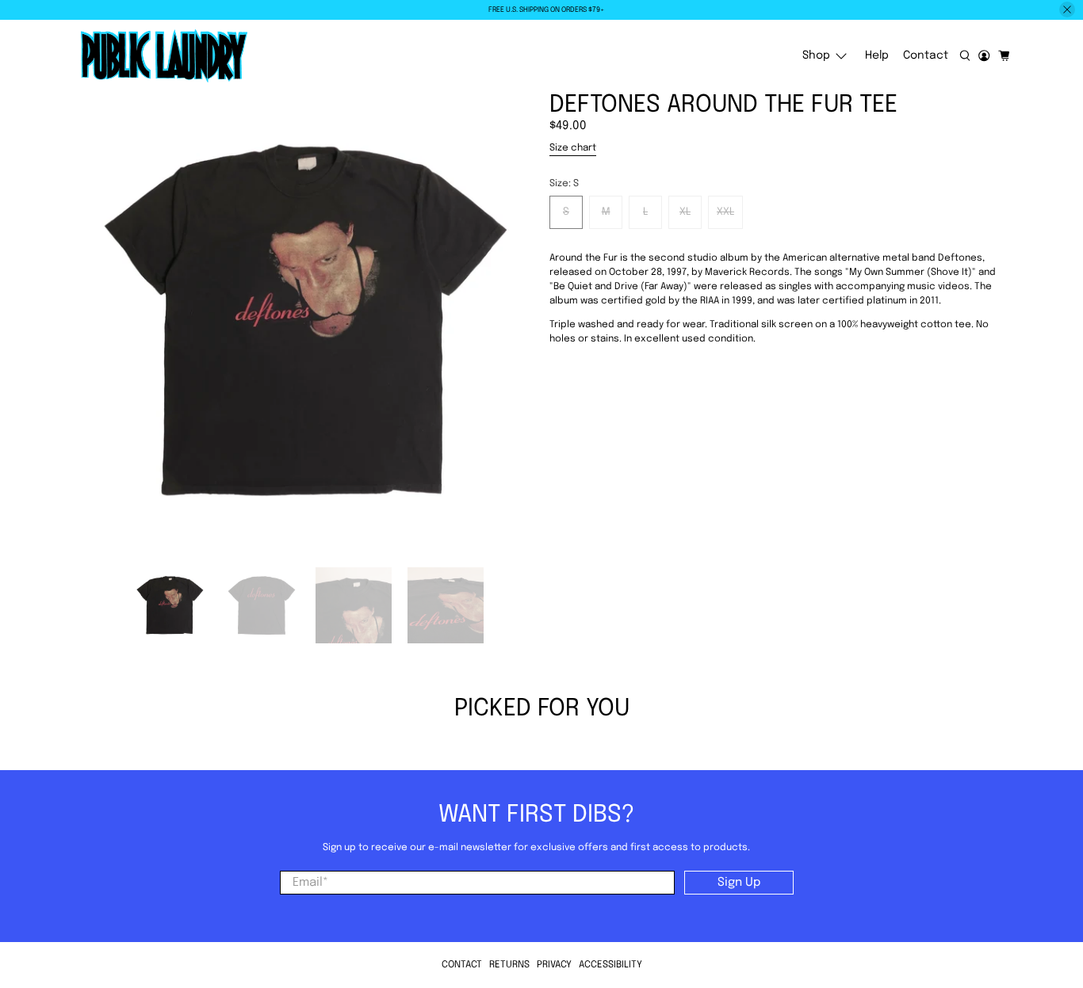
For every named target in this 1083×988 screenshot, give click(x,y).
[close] (1067, 9)
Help (877, 55)
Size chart (572, 148)
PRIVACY (554, 965)
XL (685, 212)
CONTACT (462, 965)
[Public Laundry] (164, 56)
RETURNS (509, 965)
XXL (725, 212)
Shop (816, 55)
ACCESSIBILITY (610, 965)
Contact (925, 55)
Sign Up (739, 882)
